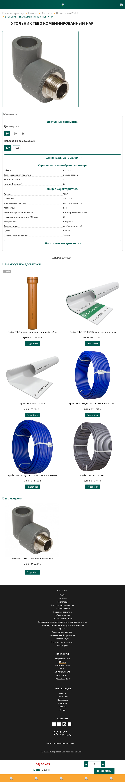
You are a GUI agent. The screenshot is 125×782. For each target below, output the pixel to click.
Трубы (62, 595)
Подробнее (32, 343)
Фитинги (63, 598)
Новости (62, 706)
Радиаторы (62, 602)
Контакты (62, 703)
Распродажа (62, 645)
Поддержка (62, 700)
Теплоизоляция (62, 608)
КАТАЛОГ (62, 590)
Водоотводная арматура (62, 605)
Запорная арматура (62, 612)
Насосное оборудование (62, 642)
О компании (62, 696)
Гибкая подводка (62, 615)
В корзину (104, 771)
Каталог (62, 693)
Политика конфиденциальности (59, 743)
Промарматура (62, 638)
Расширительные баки (62, 632)
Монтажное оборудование (62, 635)
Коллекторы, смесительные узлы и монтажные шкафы (62, 622)
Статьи (62, 710)
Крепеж (62, 628)
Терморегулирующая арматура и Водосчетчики (62, 625)
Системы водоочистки (62, 618)
